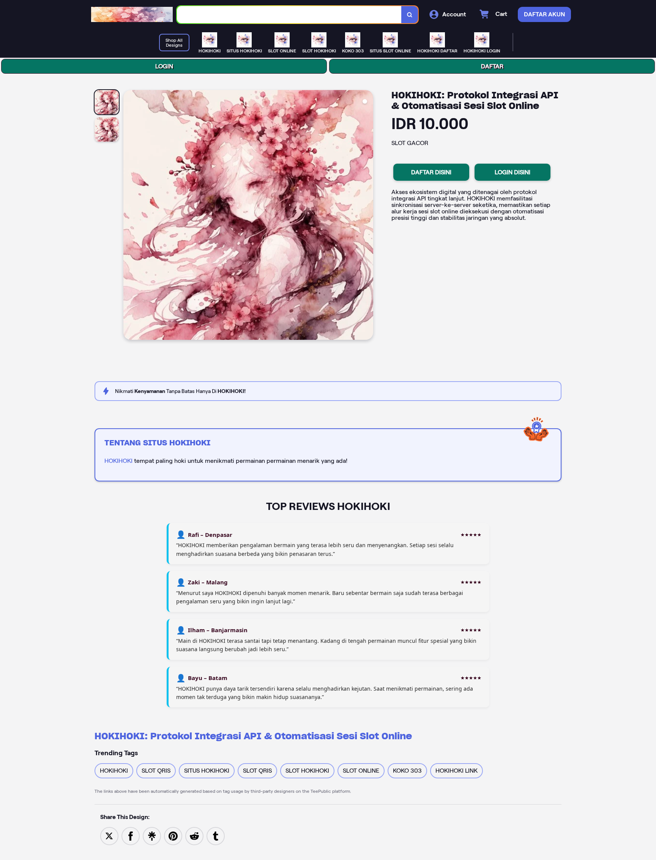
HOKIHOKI (118, 461)
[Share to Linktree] (152, 835)
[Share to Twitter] (109, 835)
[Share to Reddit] (194, 835)
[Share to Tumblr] (216, 835)
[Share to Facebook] (130, 835)
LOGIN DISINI (512, 172)
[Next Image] (367, 216)
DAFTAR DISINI (431, 172)
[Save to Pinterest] (173, 835)
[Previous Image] (129, 216)
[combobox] (289, 14)
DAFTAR (492, 66)
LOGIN (164, 66)
